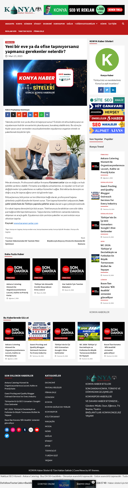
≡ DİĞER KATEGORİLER (85, 23)
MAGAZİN (50, 421)
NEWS (48, 431)
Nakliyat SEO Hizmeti (10, 476)
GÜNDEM (28, 23)
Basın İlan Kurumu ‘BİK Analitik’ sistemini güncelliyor (108, 290)
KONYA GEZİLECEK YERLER (57, 407)
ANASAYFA (9, 23)
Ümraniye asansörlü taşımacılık (78, 476)
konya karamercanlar (45, 229)
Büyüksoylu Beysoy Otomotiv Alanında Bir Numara (66, 241)
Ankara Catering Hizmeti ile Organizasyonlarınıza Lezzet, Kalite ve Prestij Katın (17, 290)
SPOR (102, 241)
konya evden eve (29, 229)
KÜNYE (103, 23)
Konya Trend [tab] (97, 146)
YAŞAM (48, 460)
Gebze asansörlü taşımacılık (107, 476)
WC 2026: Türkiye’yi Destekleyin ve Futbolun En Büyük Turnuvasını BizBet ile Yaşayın (88, 350)
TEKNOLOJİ (50, 450)
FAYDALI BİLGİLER (107, 182)
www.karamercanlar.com (26, 223)
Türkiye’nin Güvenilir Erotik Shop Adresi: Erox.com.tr (43, 287)
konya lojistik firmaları (61, 229)
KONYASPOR (59, 23)
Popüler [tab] (108, 139)
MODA (48, 426)
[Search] (123, 23)
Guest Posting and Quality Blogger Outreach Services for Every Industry (20, 395)
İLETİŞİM (112, 23)
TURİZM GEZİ (51, 455)
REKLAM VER (10, 31)
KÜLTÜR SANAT (52, 416)
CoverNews (79, 470)
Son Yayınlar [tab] (96, 139)
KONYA (19, 23)
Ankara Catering (31, 476)
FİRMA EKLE (39, 31)
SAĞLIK (70, 23)
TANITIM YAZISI (25, 31)
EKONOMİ (47, 23)
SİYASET (37, 23)
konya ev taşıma (16, 229)
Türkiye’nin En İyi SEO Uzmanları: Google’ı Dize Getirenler (108, 224)
